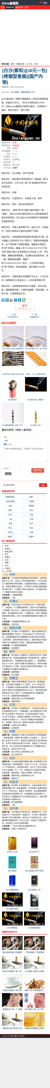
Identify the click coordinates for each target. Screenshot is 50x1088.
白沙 (33, 92)
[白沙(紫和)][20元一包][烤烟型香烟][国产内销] (24, 76)
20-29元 (29, 64)
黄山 (12, 528)
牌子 (33, 510)
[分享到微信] (23, 300)
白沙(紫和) (15, 92)
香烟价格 (10, 7)
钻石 (33, 528)
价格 (12, 506)
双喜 (33, 532)
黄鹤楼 (33, 506)
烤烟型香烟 (25, 92)
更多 (27, 7)
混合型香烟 (12, 501)
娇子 (33, 523)
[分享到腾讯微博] (15, 300)
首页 (3, 7)
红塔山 (12, 532)
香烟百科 (19, 7)
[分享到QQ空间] (7, 300)
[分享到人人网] (19, 300)
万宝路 (33, 501)
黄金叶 (33, 537)
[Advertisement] (25, 36)
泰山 (12, 515)
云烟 (12, 523)
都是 (12, 510)
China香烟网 (10, 3)
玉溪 (33, 519)
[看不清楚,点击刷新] (8, 473)
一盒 (12, 519)
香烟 (33, 497)
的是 (33, 515)
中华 (13, 578)
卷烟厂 (12, 537)
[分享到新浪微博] (11, 300)
